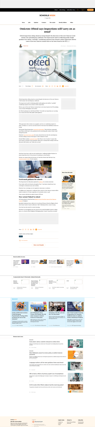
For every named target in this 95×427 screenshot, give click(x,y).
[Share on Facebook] (52, 86)
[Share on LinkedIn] (57, 86)
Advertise (69, 423)
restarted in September (38, 129)
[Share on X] (55, 86)
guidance (41, 181)
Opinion (36, 22)
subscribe (90, 9)
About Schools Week (71, 422)
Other (71, 22)
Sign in (83, 9)
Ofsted (20, 236)
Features (44, 22)
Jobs (29, 22)
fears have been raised (29, 135)
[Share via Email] (60, 86)
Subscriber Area (71, 9)
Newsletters (80, 423)
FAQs (59, 424)
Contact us (60, 422)
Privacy (59, 423)
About (56, 9)
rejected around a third (24, 159)
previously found (34, 139)
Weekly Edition (63, 22)
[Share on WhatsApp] (50, 86)
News (23, 22)
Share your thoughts (39, 245)
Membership (81, 422)
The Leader (52, 22)
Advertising (62, 9)
